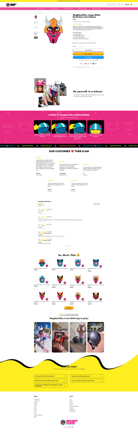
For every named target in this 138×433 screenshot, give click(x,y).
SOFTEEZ (35, 402)
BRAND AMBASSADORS (74, 406)
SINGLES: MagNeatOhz (38, 415)
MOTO (35, 408)
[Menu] (131, 4)
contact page (82, 368)
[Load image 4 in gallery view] (36, 33)
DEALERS (71, 404)
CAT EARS (35, 404)
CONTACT (71, 402)
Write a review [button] (96, 203)
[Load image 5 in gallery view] (36, 38)
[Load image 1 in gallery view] (36, 17)
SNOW (35, 413)
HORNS (35, 406)
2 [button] (68, 245)
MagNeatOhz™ (40, 12)
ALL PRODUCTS (36, 399)
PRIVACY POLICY (73, 411)
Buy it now (88, 54)
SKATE (35, 411)
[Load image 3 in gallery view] (36, 27)
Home (35, 12)
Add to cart (88, 50)
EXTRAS (35, 416)
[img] (44, 209)
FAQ (70, 399)
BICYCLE (35, 409)
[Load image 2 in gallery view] (36, 22)
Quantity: (74, 46)
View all (69, 307)
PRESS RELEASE (72, 409)
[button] (114, 4)
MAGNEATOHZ (37, 401)
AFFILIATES (71, 408)
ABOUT (71, 401)
